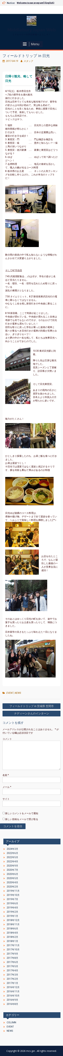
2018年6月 (12, 928)
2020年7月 (12, 870)
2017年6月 (12, 962)
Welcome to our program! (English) (35, 3)
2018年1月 (12, 941)
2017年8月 (12, 958)
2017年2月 (12, 979)
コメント (7, 739)
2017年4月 (12, 970)
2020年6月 (12, 874)
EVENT (10, 693)
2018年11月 (13, 924)
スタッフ (28, 61)
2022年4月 (12, 861)
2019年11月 (13, 890)
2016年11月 (13, 991)
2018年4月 (12, 932)
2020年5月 (12, 878)
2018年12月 (13, 920)
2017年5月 (12, 966)
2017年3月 (12, 974)
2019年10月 (13, 895)
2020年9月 (12, 865)
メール (7, 787)
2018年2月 (12, 937)
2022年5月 (12, 857)
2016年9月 (12, 999)
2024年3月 (12, 849)
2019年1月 (12, 916)
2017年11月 (13, 945)
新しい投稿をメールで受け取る (21, 819)
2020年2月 (12, 886)
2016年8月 (12, 1004)
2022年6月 (12, 853)
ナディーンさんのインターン (31, 713)
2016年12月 (13, 987)
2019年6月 (12, 903)
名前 (6, 775)
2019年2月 (12, 911)
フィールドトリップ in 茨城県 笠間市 (31, 706)
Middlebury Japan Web (31, 29)
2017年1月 (12, 983)
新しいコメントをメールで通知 (21, 813)
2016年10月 (13, 995)
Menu (35, 44)
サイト (6, 799)
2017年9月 (12, 953)
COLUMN (11, 1022)
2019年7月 (12, 899)
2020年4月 (12, 882)
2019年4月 (12, 907)
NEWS (18, 693)
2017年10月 (13, 949)
